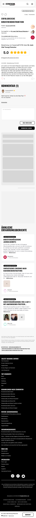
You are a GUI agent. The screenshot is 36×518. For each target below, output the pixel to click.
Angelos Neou (4, 365)
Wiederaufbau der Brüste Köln (8, 401)
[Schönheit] (10, 4)
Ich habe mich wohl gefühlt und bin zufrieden (11, 442)
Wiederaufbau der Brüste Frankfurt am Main (11, 403)
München (3, 378)
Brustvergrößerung (9, 236)
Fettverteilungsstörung (6, 423)
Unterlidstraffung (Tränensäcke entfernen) (11, 414)
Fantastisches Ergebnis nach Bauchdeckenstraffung (15, 269)
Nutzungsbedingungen (20, 499)
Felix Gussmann (5, 360)
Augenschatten (4, 425)
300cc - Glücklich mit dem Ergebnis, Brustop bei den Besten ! (15, 436)
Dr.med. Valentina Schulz (7, 363)
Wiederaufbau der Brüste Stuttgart (9, 408)
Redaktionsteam (5, 453)
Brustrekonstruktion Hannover (8, 405)
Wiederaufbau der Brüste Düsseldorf (9, 398)
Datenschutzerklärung (8, 499)
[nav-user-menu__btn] (32, 4)
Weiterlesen (12, 252)
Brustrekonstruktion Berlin (7, 391)
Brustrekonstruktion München (8, 394)
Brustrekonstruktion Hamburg (8, 396)
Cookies (29, 499)
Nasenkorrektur (4, 421)
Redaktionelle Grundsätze (9, 504)
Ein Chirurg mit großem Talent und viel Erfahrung (12, 434)
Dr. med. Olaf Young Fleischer (19, 31)
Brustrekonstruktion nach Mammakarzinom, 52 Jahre (13, 431)
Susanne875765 (10, 25)
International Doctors (6, 471)
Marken (3, 466)
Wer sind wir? (4, 451)
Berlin (2, 376)
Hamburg (3, 381)
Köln (2, 385)
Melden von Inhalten (6, 455)
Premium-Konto (5, 464)
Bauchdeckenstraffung (10, 265)
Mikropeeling (4, 418)
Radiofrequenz (4, 416)
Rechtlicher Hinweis (22, 501)
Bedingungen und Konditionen (24, 504)
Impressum (17, 506)
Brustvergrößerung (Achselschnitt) (12, 240)
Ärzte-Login (4, 461)
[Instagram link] (12, 476)
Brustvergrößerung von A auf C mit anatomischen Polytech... (16, 303)
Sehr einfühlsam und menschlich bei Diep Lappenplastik (14, 445)
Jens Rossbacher (5, 370)
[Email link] (23, 476)
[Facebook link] (18, 476)
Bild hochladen (27, 123)
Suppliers (3, 468)
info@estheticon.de (24, 496)
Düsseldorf (3, 383)
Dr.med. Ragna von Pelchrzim (8, 367)
